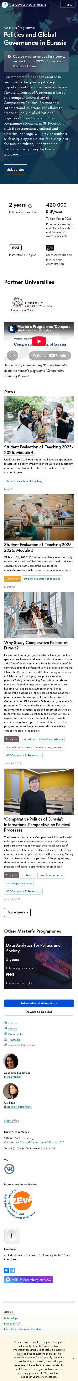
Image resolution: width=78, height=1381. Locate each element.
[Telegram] (12, 1270)
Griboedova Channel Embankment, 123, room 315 (34, 1142)
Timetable (14, 1040)
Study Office (11, 1120)
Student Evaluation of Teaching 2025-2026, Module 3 (38, 547)
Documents (15, 1034)
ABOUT (9, 1312)
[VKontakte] (6, 1270)
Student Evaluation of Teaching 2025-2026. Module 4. (38, 449)
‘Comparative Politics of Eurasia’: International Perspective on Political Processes (37, 824)
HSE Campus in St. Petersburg (27, 4)
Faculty (12, 1028)
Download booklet (39, 1012)
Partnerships (11, 1318)
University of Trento (23, 310)
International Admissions (39, 1003)
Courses (13, 1023)
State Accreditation (59, 255)
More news (16, 912)
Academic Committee (21, 1045)
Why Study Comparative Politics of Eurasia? (36, 645)
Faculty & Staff (12, 1323)
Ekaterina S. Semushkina (18, 1106)
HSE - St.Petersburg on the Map (22, 1329)
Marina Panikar (12, 1077)
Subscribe (15, 169)
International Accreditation (55, 262)
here (20, 1353)
